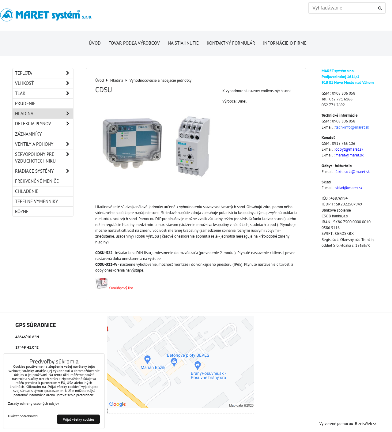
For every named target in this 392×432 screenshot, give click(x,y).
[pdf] (101, 288)
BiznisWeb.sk (365, 423)
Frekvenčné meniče (37, 181)
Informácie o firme (285, 43)
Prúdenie (25, 103)
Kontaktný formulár (231, 43)
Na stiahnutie (183, 43)
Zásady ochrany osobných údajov (33, 403)
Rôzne (21, 211)
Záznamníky (28, 134)
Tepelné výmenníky (36, 201)
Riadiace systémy (34, 171)
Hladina (24, 113)
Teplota (23, 73)
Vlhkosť (24, 83)
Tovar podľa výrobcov (134, 43)
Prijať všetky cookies (78, 419)
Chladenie (26, 191)
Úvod (95, 43)
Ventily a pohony (34, 144)
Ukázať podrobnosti (23, 416)
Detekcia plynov (33, 123)
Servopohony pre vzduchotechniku (35, 157)
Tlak (20, 93)
